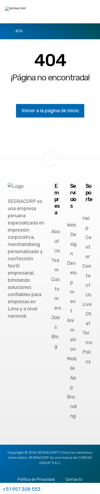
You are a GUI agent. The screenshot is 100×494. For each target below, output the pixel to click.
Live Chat (87, 313)
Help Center (86, 237)
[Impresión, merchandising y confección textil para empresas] (31, 12)
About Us (55, 241)
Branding (72, 406)
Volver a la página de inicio (50, 111)
